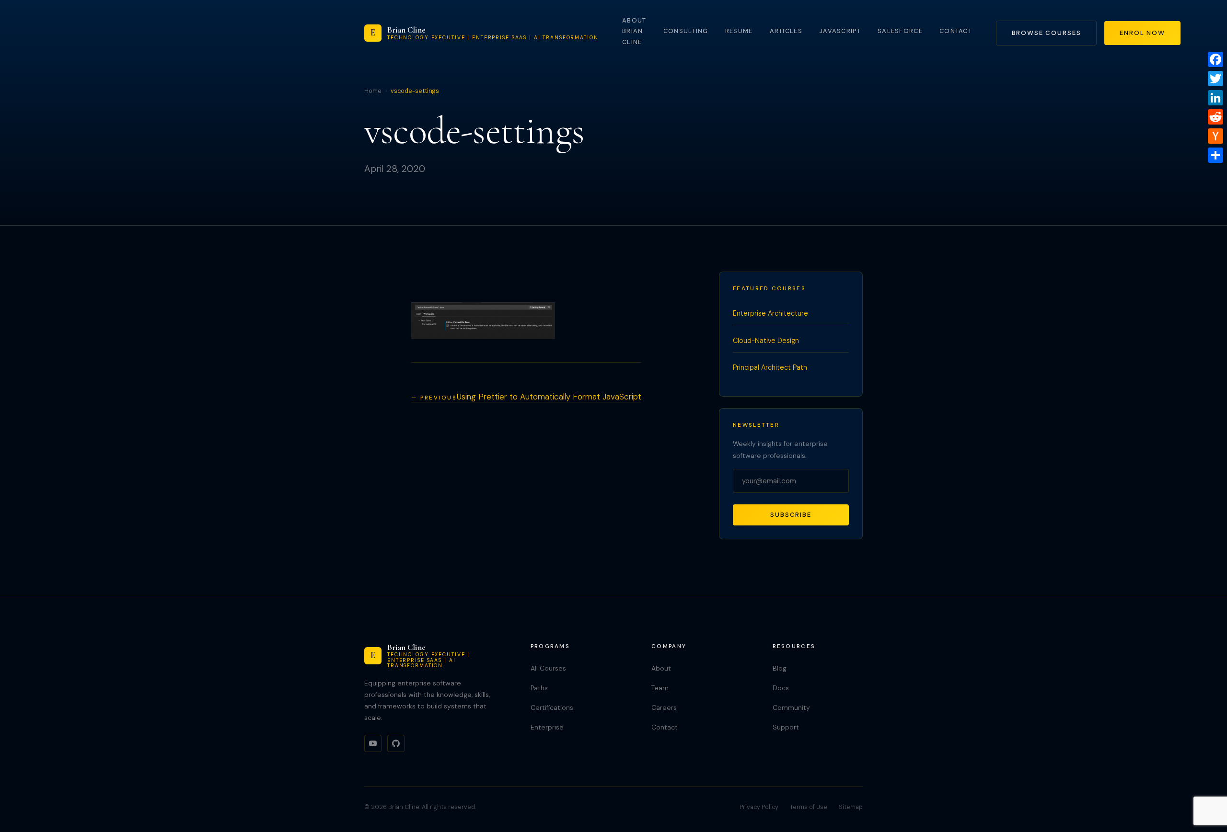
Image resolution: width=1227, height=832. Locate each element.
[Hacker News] (1215, 136)
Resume (739, 31)
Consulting (685, 31)
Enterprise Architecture (770, 313)
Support (786, 727)
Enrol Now (1142, 33)
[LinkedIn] (1215, 97)
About (661, 668)
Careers (664, 707)
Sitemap (851, 807)
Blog (780, 668)
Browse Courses (1046, 33)
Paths (539, 688)
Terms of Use (808, 807)
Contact (955, 31)
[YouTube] (373, 743)
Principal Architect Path (770, 367)
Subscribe (790, 515)
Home (373, 91)
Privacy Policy (759, 807)
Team (660, 688)
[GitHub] (396, 743)
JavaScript (840, 31)
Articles (786, 31)
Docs (781, 688)
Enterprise (547, 727)
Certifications (552, 707)
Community (791, 707)
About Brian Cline (634, 31)
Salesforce (900, 31)
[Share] (1215, 155)
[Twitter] (1215, 78)
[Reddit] (1215, 116)
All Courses (548, 668)
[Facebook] (1215, 59)
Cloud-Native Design (766, 340)
